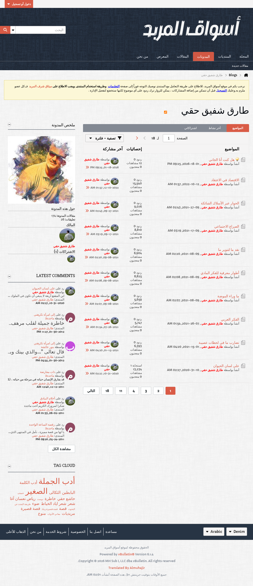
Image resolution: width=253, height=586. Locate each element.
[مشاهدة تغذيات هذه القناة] (165, 110)
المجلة (244, 56)
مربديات (68, 513)
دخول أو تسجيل (21, 4)
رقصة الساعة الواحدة (42, 424)
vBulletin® (126, 554)
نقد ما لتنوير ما (228, 249)
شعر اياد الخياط (53, 503)
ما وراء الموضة (228, 296)
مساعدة (111, 531)
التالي (91, 391)
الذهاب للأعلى (16, 531)
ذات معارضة (47, 372)
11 (120, 391)
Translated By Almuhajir (126, 568)
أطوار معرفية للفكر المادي (220, 273)
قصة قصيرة (30, 508)
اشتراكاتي (190, 128)
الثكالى (55, 492)
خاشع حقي (66, 498)
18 (107, 391)
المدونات (203, 56)
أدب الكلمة (28, 482)
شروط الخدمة (56, 531)
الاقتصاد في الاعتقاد (225, 180)
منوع (42, 513)
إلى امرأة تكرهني (44, 314)
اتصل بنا (95, 531)
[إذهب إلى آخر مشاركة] (87, 167)
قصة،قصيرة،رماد (50, 509)
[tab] (238, 128)
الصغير (36, 491)
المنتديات (224, 56)
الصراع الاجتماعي (226, 226)
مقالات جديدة (240, 65)
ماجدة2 (49, 318)
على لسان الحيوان (43, 288)
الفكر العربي (230, 319)
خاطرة (50, 498)
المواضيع (237, 128)
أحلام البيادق (47, 398)
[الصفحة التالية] (137, 138)
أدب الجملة (57, 481)
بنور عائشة (47, 347)
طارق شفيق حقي (43, 299)
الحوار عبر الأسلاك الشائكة (220, 203)
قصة (63, 508)
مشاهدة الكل (61, 449)
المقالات (183, 56)
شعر (71, 503)
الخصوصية (78, 531)
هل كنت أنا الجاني (221, 159)
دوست (40, 499)
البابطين (68, 492)
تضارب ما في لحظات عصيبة (219, 342)
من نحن (142, 56)
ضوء (36, 503)
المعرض (163, 56)
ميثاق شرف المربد (40, 86)
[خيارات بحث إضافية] (13, 30)
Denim (239, 531)
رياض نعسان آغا (23, 498)
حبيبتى (21, 493)
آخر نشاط (215, 128)
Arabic (216, 531)
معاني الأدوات (53, 514)
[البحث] (5, 30)
